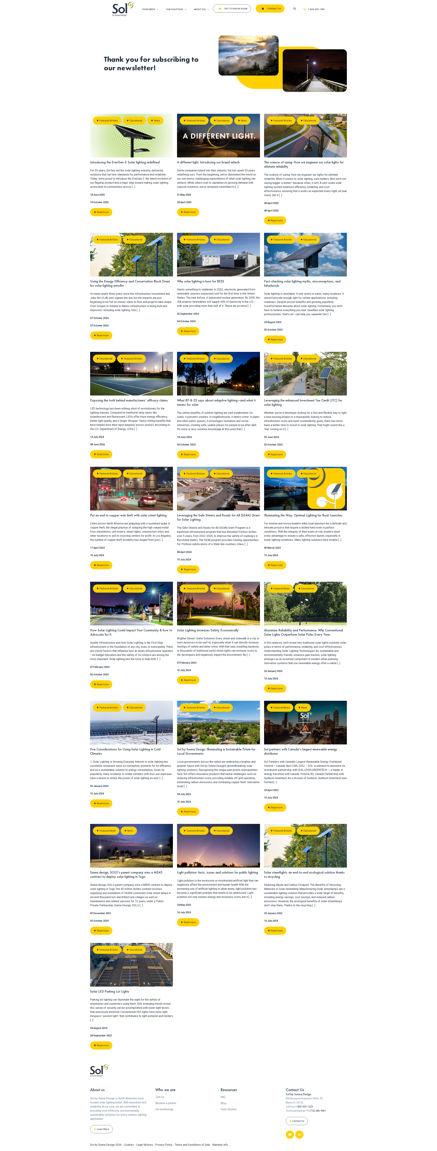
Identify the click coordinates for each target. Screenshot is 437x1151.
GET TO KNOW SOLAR (235, 8)
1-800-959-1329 (316, 9)
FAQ (223, 1097)
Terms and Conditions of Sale (193, 1144)
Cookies (129, 1144)
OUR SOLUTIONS (174, 9)
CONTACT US (274, 8)
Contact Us (298, 1121)
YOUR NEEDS (148, 9)
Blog (223, 1103)
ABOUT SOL (200, 9)
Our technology (164, 1109)
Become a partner (165, 1103)
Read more (103, 212)
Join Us (159, 1097)
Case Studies (229, 1109)
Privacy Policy (164, 1144)
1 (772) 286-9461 (316, 1110)
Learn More (103, 1129)
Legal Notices (145, 1144)
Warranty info (220, 1144)
